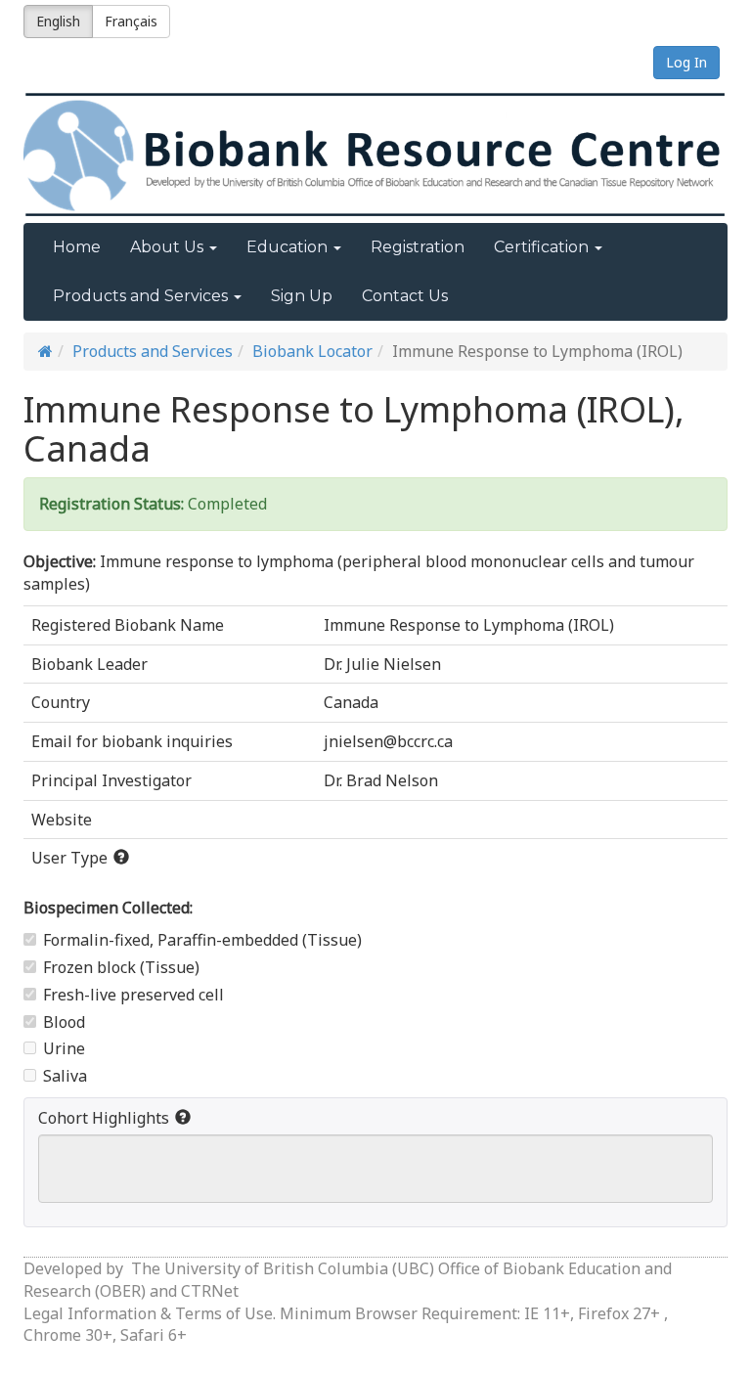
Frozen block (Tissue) (121, 967)
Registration (417, 247)
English (58, 21)
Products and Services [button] (142, 296)
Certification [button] (543, 247)
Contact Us (405, 296)
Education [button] (288, 247)
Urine (64, 1048)
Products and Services (152, 351)
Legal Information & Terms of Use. (151, 1313)
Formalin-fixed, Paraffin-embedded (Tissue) (202, 940)
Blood (64, 1022)
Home (77, 247)
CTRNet (210, 1291)
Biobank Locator (312, 351)
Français (131, 21)
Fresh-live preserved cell (133, 994)
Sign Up (301, 296)
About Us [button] (168, 247)
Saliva (65, 1076)
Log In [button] (686, 62)
